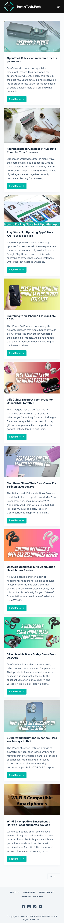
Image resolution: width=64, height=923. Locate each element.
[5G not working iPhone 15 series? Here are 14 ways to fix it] (32, 716)
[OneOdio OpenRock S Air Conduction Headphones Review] (32, 545)
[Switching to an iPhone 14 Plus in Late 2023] (32, 294)
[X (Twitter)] (29, 906)
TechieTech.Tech (29, 6)
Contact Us (29, 892)
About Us (14, 892)
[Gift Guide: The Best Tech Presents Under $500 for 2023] (32, 377)
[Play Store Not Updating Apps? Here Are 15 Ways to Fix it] (32, 210)
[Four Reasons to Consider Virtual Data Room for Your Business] (32, 125)
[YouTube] (40, 906)
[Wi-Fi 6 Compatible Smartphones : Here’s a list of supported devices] (32, 799)
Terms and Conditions (32, 896)
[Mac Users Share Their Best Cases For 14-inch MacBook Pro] (32, 461)
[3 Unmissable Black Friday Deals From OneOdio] (32, 632)
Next (52, 876)
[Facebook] (23, 906)
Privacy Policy (46, 892)
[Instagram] (34, 906)
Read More (18, 100)
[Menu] (58, 6)
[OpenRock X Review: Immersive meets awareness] (32, 36)
